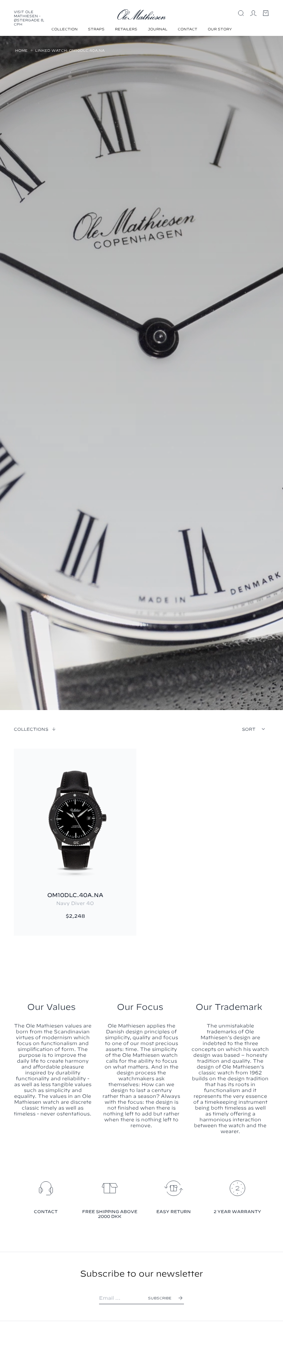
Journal (157, 29)
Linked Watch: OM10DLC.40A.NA (70, 50)
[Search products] (240, 13)
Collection (64, 29)
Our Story (220, 29)
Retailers (126, 29)
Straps (96, 29)
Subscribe (160, 1298)
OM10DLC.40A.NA (75, 895)
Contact (187, 29)
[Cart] (265, 13)
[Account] (253, 13)
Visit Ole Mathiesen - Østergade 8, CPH (29, 18)
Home (21, 50)
